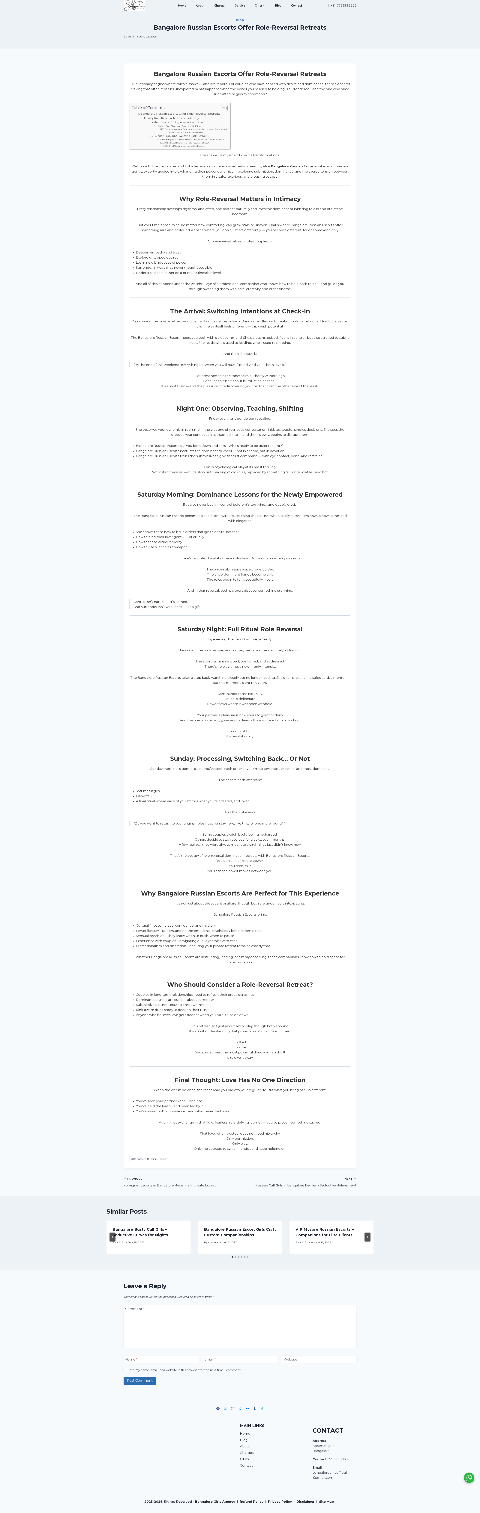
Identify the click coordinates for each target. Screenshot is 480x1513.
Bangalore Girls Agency (215, 1501)
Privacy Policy (280, 1501)
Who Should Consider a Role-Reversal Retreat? (187, 143)
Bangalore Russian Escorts (294, 166)
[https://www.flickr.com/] (247, 1408)
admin (131, 36)
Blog (278, 5)
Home (182, 5)
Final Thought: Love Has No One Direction (187, 146)
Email (210, 1359)
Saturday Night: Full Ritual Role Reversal (186, 132)
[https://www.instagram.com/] (233, 1408)
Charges (220, 5)
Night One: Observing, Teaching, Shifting (180, 126)
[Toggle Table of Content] (222, 108)
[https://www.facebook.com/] (218, 1408)
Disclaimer (305, 1501)
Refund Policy (251, 1501)
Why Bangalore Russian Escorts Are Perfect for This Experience (192, 139)
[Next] (367, 1237)
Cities (244, 1459)
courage (215, 1148)
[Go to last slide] (113, 1237)
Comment (134, 1309)
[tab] (232, 1257)
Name (131, 1359)
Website (290, 1359)
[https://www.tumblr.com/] (254, 1408)
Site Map (326, 1501)
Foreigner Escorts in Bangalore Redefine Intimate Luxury (170, 1182)
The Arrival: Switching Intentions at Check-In (179, 122)
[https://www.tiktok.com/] (262, 1408)
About (200, 5)
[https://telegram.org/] (240, 1408)
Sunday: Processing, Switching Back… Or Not (180, 136)
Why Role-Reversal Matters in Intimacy (173, 118)
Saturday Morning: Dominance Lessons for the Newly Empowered (196, 129)
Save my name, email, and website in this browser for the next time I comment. (184, 1370)
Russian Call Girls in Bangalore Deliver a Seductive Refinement (305, 1182)
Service (240, 5)
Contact (296, 5)
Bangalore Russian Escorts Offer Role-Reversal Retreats (180, 113)
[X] (225, 1408)
